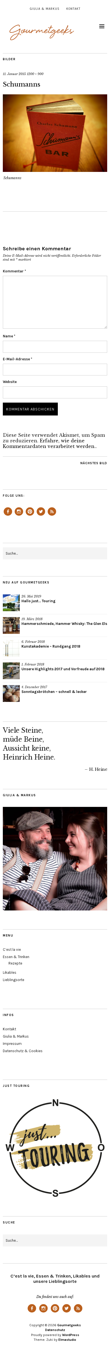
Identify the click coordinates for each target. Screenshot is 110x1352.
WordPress (70, 1335)
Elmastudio (67, 1340)
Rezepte (15, 963)
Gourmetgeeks (69, 1325)
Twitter (41, 515)
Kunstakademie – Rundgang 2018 (50, 646)
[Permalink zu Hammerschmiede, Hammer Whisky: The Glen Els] (11, 625)
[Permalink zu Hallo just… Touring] (11, 602)
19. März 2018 (32, 619)
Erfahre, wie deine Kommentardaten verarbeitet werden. (49, 443)
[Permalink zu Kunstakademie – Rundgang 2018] (11, 648)
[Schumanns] (55, 170)
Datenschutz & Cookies (23, 1051)
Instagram (19, 515)
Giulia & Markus (45, 9)
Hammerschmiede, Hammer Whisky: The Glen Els (64, 624)
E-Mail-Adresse (17, 359)
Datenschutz (55, 1330)
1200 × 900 (35, 74)
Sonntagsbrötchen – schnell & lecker (54, 692)
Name (9, 336)
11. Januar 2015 (14, 74)
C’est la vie (12, 949)
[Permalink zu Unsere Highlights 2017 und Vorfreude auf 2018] (11, 670)
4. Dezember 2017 (34, 687)
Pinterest (30, 515)
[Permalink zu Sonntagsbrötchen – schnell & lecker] (11, 693)
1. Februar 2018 (32, 664)
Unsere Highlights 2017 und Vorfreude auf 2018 (63, 669)
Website (10, 382)
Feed (52, 515)
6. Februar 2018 (33, 642)
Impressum (12, 1044)
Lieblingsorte (13, 980)
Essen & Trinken (16, 957)
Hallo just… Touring (38, 601)
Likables (9, 972)
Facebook (8, 515)
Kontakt (73, 9)
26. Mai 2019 (31, 596)
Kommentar (14, 271)
